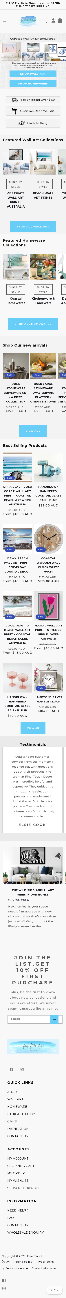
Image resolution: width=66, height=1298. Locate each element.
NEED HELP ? (18, 1210)
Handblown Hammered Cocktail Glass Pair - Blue (48, 493)
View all (33, 430)
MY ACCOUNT (18, 1158)
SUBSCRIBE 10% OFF (23, 1188)
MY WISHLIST (18, 1180)
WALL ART (15, 1099)
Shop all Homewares (33, 324)
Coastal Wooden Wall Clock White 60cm (48, 565)
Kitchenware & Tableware (43, 301)
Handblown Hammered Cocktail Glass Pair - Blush (17, 703)
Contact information (45, 1268)
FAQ (10, 1218)
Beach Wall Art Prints (43, 195)
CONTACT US (17, 1136)
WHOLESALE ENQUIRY (25, 1232)
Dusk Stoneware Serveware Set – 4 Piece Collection (15, 392)
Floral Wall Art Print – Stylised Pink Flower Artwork (48, 632)
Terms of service (17, 1268)
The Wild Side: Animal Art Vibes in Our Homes (33, 892)
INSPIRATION (18, 1129)
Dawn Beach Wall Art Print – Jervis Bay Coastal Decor (17, 565)
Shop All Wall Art (33, 226)
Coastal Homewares (15, 301)
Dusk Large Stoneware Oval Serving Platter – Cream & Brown (43, 392)
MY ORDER (16, 1173)
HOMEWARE (17, 1106)
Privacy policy (45, 1261)
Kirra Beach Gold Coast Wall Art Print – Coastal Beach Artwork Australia (17, 495)
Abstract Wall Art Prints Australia (16, 200)
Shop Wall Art (33, 73)
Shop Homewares (33, 83)
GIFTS (12, 1121)
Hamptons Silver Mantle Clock (48, 699)
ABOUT (13, 1092)
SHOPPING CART (21, 1166)
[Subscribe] (54, 1019)
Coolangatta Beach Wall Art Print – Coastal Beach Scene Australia (17, 634)
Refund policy (23, 1261)
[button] (5, 21)
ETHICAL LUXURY (21, 1114)
